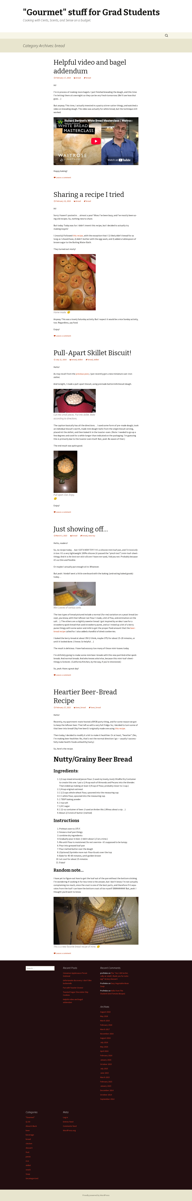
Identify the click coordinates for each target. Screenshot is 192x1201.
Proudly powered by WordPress (96, 1195)
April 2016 (104, 1051)
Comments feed (70, 1126)
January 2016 (105, 1060)
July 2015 (104, 1068)
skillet (80, 359)
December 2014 (106, 1090)
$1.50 (28, 1121)
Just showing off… (81, 529)
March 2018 (105, 1020)
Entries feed (68, 1121)
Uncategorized (32, 1178)
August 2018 (105, 1012)
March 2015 (105, 1077)
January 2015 (105, 1086)
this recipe (78, 235)
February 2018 (106, 1025)
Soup (28, 1174)
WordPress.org (69, 1130)
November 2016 (106, 1033)
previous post (82, 373)
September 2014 (107, 1099)
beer (78, 707)
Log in (65, 1117)
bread (78, 77)
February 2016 (106, 1055)
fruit (27, 1152)
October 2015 (106, 1064)
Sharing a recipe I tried (89, 195)
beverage (30, 1135)
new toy (91, 535)
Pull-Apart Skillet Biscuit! (93, 353)
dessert (29, 1148)
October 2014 (106, 1094)
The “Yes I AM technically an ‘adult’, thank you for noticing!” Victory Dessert (114, 976)
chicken (29, 1143)
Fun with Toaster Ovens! (73, 987)
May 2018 (104, 1016)
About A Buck (31, 1126)
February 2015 (106, 1081)
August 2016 (105, 1038)
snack (28, 1169)
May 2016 (104, 1046)
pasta (28, 1156)
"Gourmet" (30, 1117)
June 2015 (104, 1073)
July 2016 (104, 1042)
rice (27, 1161)
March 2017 (105, 1029)
